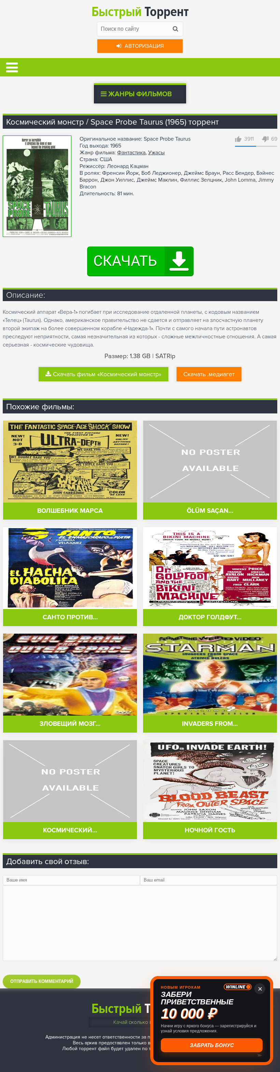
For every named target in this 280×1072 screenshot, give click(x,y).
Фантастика (131, 152)
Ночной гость (210, 830)
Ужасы (156, 152)
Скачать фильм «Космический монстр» (107, 374)
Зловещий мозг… (70, 724)
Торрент (140, 11)
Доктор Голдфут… (210, 617)
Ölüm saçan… (210, 511)
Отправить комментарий (41, 981)
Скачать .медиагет (209, 374)
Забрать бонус (211, 1045)
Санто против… (70, 617)
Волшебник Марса (70, 511)
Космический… (70, 830)
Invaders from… (210, 724)
